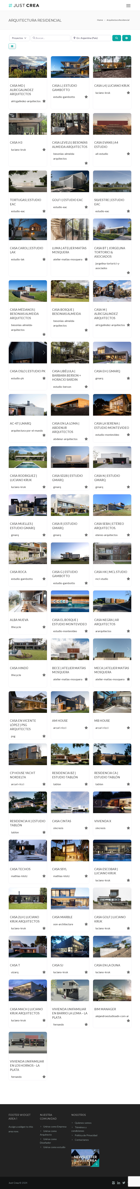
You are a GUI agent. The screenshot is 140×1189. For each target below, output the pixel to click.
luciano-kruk (102, 92)
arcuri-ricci (59, 727)
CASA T (15, 965)
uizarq (14, 972)
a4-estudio (101, 153)
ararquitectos (103, 631)
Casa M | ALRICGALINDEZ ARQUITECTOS (106, 314)
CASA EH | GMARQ (107, 371)
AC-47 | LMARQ (20, 423)
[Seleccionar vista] (12, 46)
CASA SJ (57, 965)
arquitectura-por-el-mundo (27, 430)
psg (13, 736)
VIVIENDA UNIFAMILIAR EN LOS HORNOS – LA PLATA (27, 1066)
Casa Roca (18, 572)
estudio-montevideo (107, 434)
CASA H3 (16, 142)
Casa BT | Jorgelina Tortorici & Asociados (109, 252)
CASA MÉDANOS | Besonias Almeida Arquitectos (24, 314)
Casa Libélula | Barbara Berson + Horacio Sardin (66, 375)
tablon (57, 784)
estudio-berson (62, 386)
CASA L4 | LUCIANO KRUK (112, 85)
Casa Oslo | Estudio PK (27, 371)
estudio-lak (17, 259)
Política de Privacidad (86, 1135)
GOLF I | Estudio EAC (67, 200)
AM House (60, 720)
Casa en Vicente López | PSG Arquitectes (23, 725)
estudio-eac (18, 211)
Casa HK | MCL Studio (110, 572)
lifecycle (16, 627)
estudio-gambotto (64, 96)
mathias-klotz (19, 876)
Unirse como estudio (54, 1147)
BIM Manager (105, 1009)
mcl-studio (101, 578)
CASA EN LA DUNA (107, 965)
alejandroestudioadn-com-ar (112, 1016)
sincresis (58, 828)
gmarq (99, 378)
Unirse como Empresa (54, 1126)
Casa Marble (62, 917)
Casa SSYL (59, 869)
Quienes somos (83, 1122)
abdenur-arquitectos (65, 438)
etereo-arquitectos (106, 534)
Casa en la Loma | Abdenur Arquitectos (65, 428)
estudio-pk (17, 378)
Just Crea (14, 1182)
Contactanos (82, 1139)
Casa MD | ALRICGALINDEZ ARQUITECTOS (21, 90)
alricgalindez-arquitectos (26, 101)
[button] (12, 67)
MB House (102, 720)
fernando (58, 1024)
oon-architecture (63, 924)
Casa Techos (20, 869)
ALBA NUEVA (19, 620)
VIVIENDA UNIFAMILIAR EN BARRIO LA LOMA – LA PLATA (69, 1013)
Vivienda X (102, 821)
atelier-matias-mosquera (67, 259)
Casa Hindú (19, 668)
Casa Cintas (61, 821)
